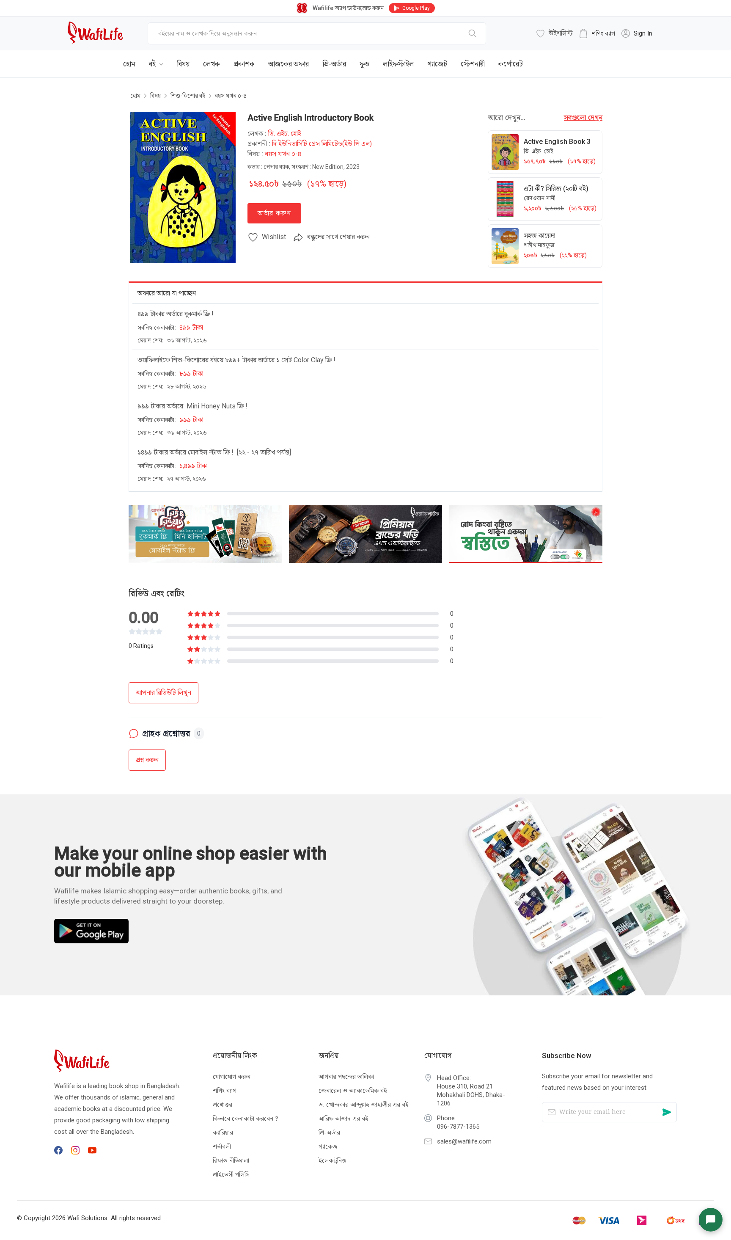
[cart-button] (644, 57)
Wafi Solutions (87, 1218)
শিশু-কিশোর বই (187, 95)
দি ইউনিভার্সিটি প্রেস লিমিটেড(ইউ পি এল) (322, 144)
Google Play (416, 8)
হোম (135, 95)
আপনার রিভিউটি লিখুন (163, 693)
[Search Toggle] (616, 57)
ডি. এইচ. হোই (284, 134)
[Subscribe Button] (667, 1112)
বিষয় (155, 95)
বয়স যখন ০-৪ (231, 95)
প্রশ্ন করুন (147, 760)
